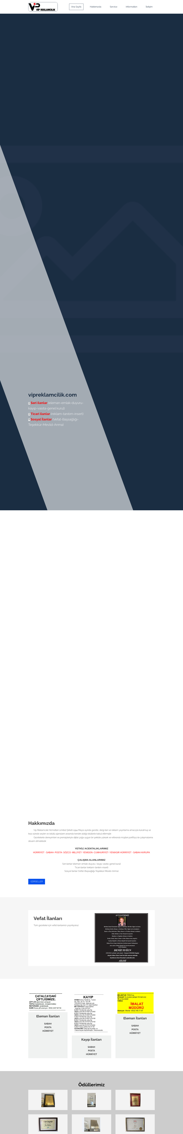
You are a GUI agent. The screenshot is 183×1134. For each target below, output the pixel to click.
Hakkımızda (95, 6)
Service (113, 6)
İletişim (149, 6)
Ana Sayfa (76, 6)
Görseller (37, 881)
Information (131, 6)
